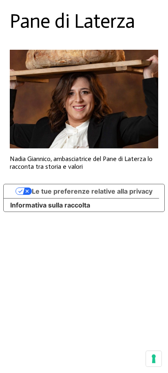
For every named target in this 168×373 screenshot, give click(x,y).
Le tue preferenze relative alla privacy (92, 191)
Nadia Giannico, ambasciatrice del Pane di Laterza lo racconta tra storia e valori (81, 162)
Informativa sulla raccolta (50, 205)
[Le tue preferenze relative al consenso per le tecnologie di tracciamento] (153, 358)
